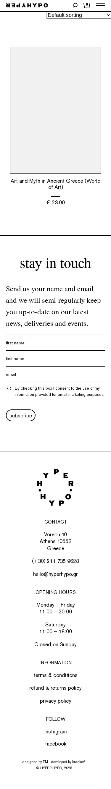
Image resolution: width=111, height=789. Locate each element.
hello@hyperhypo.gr (55, 574)
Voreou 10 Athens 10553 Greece (55, 541)
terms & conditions (56, 675)
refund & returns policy (55, 687)
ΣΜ (45, 761)
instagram (55, 731)
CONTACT (55, 522)
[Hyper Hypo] (27, 6)
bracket (79, 761)
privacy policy (55, 700)
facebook (55, 743)
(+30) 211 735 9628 (55, 561)
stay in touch (55, 262)
